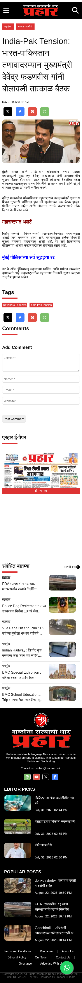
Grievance (25, 963)
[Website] (27, 777)
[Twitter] (7, 112)
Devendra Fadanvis (14, 305)
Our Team (41, 957)
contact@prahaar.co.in (48, 768)
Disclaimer (46, 951)
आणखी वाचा (71, 566)
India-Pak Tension (41, 305)
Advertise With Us (51, 963)
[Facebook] (20, 112)
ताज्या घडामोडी (25, 26)
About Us (68, 951)
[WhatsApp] (44, 112)
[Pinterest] (32, 112)
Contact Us (63, 957)
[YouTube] (36, 777)
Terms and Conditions (17, 951)
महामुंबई (8, 26)
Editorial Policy (16, 957)
